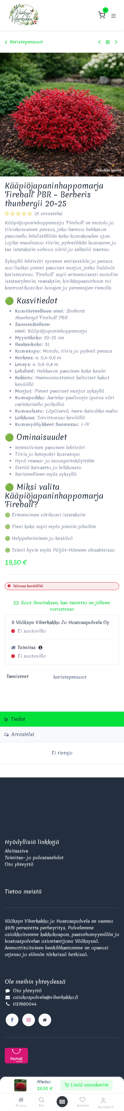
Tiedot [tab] (17, 719)
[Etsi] (41, 1100)
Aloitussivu (16, 851)
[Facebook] (12, 1020)
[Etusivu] (21, 1100)
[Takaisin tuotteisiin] (108, 42)
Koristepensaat (26, 42)
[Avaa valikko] (62, 1102)
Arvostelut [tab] (22, 734)
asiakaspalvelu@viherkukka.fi (45, 997)
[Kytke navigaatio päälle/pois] (113, 15)
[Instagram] (28, 1020)
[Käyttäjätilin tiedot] (103, 1100)
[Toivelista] (82, 1100)
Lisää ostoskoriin (88, 1085)
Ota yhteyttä (19, 864)
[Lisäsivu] (44, 1020)
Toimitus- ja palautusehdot (34, 858)
